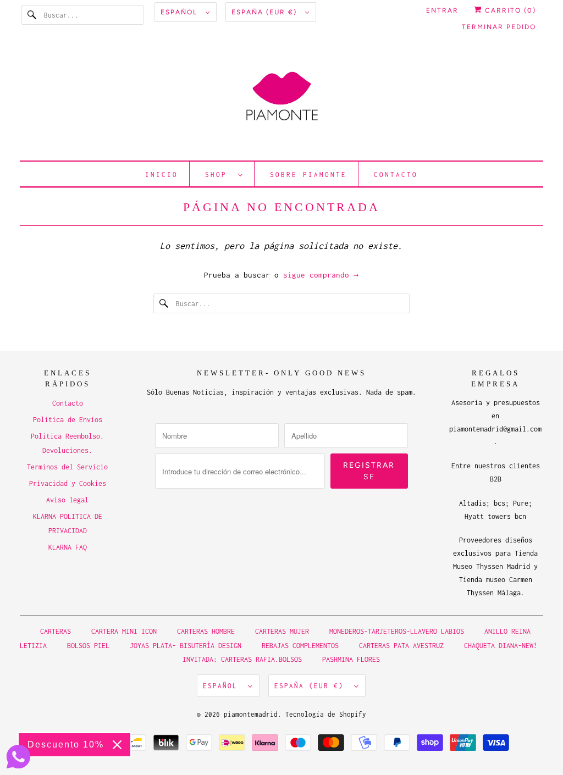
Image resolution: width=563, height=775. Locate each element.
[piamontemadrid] (282, 101)
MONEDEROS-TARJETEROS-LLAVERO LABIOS (396, 631)
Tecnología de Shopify (325, 714)
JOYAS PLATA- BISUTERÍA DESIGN (185, 645)
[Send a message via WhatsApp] (18, 757)
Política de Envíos (67, 420)
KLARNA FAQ (67, 547)
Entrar (442, 10)
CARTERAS (55, 631)
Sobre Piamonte (308, 174)
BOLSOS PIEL (90, 645)
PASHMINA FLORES (351, 659)
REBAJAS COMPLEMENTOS (300, 645)
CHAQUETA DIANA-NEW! (500, 645)
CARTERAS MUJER (282, 631)
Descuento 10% (65, 744)
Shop (219, 174)
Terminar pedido (499, 27)
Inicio (161, 174)
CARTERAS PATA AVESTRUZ (401, 645)
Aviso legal (67, 500)
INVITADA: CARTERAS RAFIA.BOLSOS (242, 659)
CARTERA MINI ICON (124, 631)
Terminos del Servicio (67, 467)
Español (180, 12)
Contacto (396, 174)
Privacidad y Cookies (67, 483)
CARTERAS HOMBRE (208, 631)
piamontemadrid (251, 714)
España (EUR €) (265, 12)
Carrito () (509, 10)
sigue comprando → (320, 274)
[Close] (117, 744)
